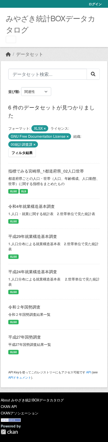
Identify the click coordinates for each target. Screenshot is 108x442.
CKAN (9, 431)
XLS (23, 191)
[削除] (45, 128)
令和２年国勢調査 (24, 307)
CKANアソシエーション (19, 412)
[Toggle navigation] (11, 39)
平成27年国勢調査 (24, 337)
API (88, 372)
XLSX (13, 191)
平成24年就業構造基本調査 (32, 271)
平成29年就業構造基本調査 (32, 236)
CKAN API (9, 406)
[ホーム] (8, 54)
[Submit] (93, 74)
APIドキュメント (19, 377)
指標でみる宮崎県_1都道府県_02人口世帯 (46, 171)
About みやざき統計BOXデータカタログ (32, 399)
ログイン (95, 4)
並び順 (13, 91)
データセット (29, 54)
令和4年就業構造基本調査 (31, 206)
